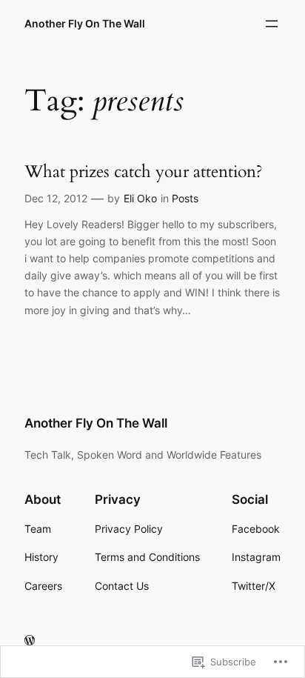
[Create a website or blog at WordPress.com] (29, 640)
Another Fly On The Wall (84, 23)
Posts (185, 198)
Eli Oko (140, 198)
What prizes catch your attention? (143, 172)
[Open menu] (272, 24)
